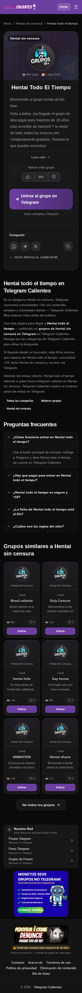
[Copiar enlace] (68, 246)
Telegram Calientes (48, 987)
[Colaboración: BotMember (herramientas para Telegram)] (41, 893)
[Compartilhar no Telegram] (24, 246)
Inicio (7, 23)
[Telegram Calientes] (19, 7)
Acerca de (35, 962)
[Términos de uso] (41, 934)
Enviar (64, 6)
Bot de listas (41, 973)
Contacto (17, 962)
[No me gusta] (54, 177)
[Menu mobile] (76, 7)
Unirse (22, 631)
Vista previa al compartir (36, 257)
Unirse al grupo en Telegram (39, 199)
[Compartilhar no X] (35, 246)
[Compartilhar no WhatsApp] (13, 246)
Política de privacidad (21, 968)
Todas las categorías (20, 400)
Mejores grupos (51, 400)
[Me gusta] (28, 177)
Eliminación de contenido (58, 968)
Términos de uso (58, 962)
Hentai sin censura (29, 23)
